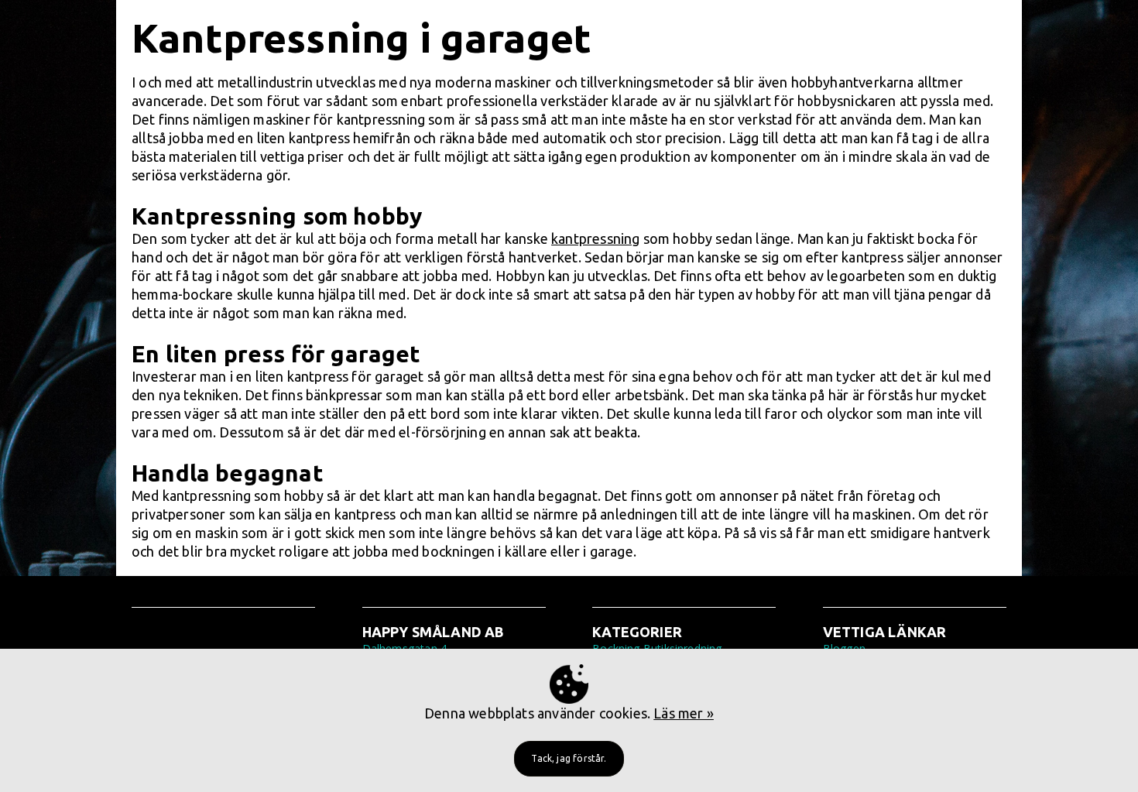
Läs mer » (683, 713)
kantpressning (595, 238)
